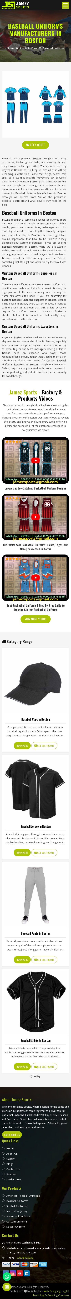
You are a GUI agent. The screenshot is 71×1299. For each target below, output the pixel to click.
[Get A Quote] (35, 104)
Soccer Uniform (15, 1226)
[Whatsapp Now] (7, 1276)
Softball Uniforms (16, 1206)
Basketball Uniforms (18, 1216)
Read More (22, 745)
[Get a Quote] (7, 1287)
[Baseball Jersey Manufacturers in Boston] (35, 788)
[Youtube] (20, 1273)
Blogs (9, 1164)
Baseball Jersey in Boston (36, 826)
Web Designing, (52, 1291)
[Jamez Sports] (15, 5)
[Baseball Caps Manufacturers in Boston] (35, 681)
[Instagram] (13, 1273)
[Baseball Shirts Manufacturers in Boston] (35, 1002)
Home (10, 48)
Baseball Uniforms (17, 1201)
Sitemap (11, 1174)
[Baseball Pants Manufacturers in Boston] (35, 895)
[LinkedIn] (27, 1273)
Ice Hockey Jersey (17, 1211)
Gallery (10, 1158)
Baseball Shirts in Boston (35, 1040)
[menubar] (65, 5)
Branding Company (58, 1295)
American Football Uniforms (23, 1195)
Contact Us (13, 1169)
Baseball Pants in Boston (35, 933)
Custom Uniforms (17, 1221)
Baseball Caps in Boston (35, 719)
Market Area (13, 1179)
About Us (11, 1153)
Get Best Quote (45, 745)
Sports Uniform (28, 48)
